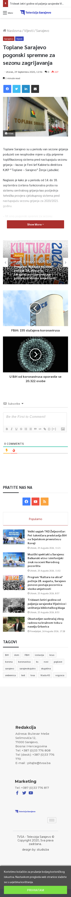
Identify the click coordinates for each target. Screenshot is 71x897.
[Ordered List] (25, 429)
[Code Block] (39, 429)
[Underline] (16, 429)
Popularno (35, 519)
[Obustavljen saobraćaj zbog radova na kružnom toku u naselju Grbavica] (14, 624)
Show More (34, 224)
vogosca (59, 675)
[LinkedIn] (26, 89)
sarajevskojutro (28, 668)
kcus (52, 654)
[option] (35, 262)
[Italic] (11, 429)
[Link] (44, 429)
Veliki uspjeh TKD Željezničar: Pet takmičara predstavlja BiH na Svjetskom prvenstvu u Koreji (47, 537)
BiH (7, 654)
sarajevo (9, 668)
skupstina (46, 668)
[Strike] (21, 429)
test (23, 675)
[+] (54, 428)
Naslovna (13, 30)
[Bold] (6, 429)
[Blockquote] (35, 429)
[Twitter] (17, 89)
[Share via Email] (35, 89)
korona (9, 661)
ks (37, 661)
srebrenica (10, 675)
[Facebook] (7, 89)
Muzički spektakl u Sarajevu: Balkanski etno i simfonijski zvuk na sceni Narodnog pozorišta (46, 560)
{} (49, 428)
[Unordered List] (30, 429)
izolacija (39, 654)
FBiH (27, 654)
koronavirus (24, 661)
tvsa (33, 675)
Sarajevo (42, 30)
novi (46, 661)
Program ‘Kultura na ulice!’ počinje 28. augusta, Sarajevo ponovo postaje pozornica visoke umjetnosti (47, 582)
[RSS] (45, 502)
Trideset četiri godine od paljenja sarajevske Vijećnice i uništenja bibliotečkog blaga (35, 277)
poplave (58, 661)
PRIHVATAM (35, 890)
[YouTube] (35, 502)
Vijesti (29, 30)
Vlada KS (45, 675)
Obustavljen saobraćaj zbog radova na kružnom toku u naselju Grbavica (46, 622)
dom (16, 654)
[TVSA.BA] (35, 12)
